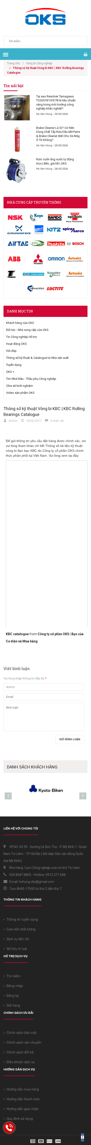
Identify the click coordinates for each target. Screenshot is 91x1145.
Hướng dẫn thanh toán (22, 1099)
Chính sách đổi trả (19, 1052)
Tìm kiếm (12, 976)
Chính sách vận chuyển (23, 1042)
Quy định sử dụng (19, 1118)
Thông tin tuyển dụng (21, 919)
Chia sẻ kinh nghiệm (19, 385)
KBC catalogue (17, 634)
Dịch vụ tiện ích (17, 938)
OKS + (10, 372)
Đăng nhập (14, 985)
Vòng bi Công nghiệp (39, 63)
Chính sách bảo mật (20, 1032)
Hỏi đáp (11, 351)
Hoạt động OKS (16, 344)
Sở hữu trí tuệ (16, 948)
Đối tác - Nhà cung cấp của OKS (27, 330)
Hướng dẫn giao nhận (22, 1108)
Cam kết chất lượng (20, 929)
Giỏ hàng (12, 1005)
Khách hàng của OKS (20, 323)
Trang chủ (15, 63)
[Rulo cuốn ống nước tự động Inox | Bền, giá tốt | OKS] (17, 170)
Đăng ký (12, 995)
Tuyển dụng (13, 365)
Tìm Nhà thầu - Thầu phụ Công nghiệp (31, 379)
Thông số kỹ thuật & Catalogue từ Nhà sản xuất (37, 358)
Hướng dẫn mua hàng (22, 1089)
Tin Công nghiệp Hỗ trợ (21, 337)
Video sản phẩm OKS (20, 392)
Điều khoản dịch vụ (20, 1061)
